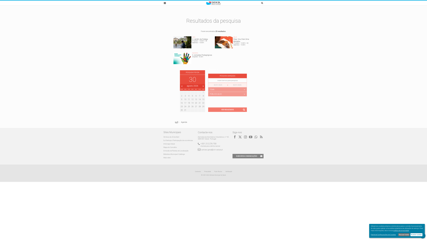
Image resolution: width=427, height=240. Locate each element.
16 (182, 103)
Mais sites (167, 158)
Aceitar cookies (416, 235)
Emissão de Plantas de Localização (175, 151)
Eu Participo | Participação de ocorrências (178, 140)
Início (176, 122)
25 (189, 106)
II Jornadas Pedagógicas (192, 58)
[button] (227, 89)
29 (203, 106)
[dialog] (397, 231)
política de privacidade (401, 230)
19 (192, 103)
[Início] (213, 4)
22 (203, 103)
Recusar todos (404, 235)
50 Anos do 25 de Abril (171, 137)
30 (182, 110)
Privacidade (207, 171)
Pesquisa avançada (227, 76)
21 (200, 103)
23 (182, 106)
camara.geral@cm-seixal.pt (212, 150)
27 (196, 106)
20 (196, 103)
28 (200, 106)
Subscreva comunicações (246, 156)
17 (185, 103)
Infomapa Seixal (169, 144)
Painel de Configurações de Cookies (383, 235)
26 (192, 106)
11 (189, 99)
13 (196, 99)
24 (185, 106)
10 (185, 99)
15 (203, 99)
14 (200, 99)
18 (189, 103)
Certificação (228, 171)
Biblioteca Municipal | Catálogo (174, 154)
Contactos (198, 171)
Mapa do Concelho (170, 147)
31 (185, 110)
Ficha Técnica (218, 171)
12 (192, 99)
